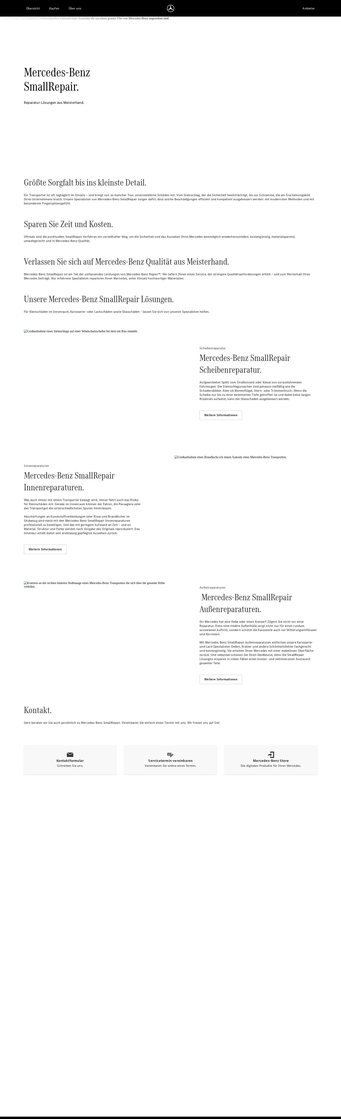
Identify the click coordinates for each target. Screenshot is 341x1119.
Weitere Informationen (220, 415)
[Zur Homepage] (171, 8)
